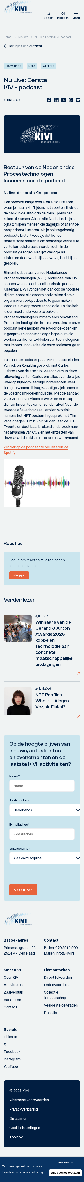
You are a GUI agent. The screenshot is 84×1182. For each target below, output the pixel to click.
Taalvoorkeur (20, 800)
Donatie (50, 1012)
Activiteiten (13, 984)
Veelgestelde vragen (61, 1005)
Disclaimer (18, 1118)
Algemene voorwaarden (29, 1100)
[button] (48, 16)
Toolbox (16, 1137)
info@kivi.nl (65, 953)
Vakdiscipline (19, 849)
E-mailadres (19, 824)
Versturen (23, 889)
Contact (10, 1007)
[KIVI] (19, 7)
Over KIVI (11, 977)
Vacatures (12, 999)
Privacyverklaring (23, 1109)
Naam (14, 776)
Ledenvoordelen (57, 984)
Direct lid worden (58, 977)
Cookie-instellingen (24, 1127)
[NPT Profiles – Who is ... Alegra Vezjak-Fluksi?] (18, 702)
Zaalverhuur (13, 992)
